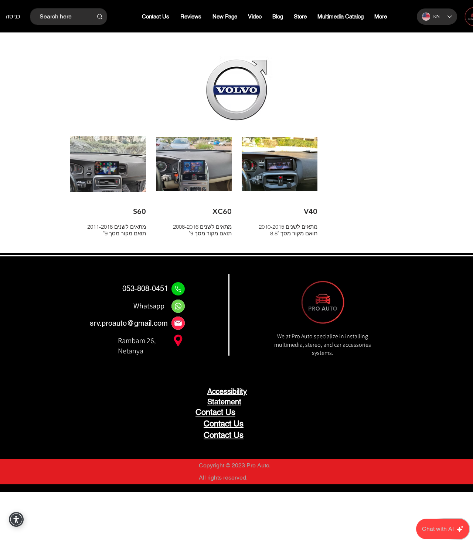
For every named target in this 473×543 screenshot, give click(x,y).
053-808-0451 (145, 288)
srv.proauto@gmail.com (129, 323)
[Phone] (178, 288)
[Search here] (99, 16)
